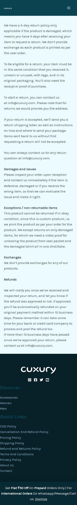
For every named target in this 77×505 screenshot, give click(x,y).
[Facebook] (35, 380)
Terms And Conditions (17, 454)
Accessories (9, 397)
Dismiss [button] (41, 499)
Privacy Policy (10, 460)
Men (3, 408)
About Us (7, 465)
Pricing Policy (10, 437)
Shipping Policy (12, 443)
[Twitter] (41, 380)
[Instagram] (29, 380)
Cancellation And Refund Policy (24, 432)
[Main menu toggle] (68, 8)
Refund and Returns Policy (20, 449)
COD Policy (8, 426)
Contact (6, 471)
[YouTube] (47, 380)
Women (6, 403)
